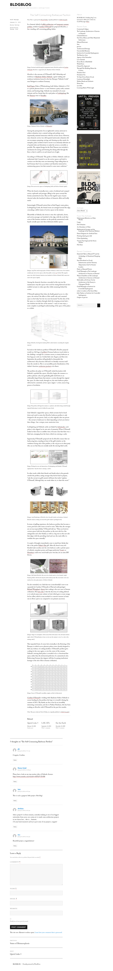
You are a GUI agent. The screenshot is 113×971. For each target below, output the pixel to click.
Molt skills (80, 280)
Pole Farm (80, 245)
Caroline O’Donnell (45, 27)
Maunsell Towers (87, 269)
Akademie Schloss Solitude (43, 77)
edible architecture (48, 24)
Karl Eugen (31, 86)
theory (43, 589)
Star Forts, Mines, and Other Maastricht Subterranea (88, 39)
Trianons (32, 95)
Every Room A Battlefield (84, 62)
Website (13, 909)
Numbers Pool (81, 73)
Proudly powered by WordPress (31, 964)
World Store (80, 64)
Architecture (14, 27)
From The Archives (84, 216)
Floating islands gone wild (84, 236)
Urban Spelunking (82, 238)
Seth (19, 789)
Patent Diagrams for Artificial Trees (87, 233)
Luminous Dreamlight (83, 79)
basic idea (41, 592)
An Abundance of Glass (83, 227)
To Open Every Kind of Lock (85, 77)
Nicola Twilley (44, 20)
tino (19, 835)
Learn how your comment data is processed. (48, 932)
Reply (15, 760)
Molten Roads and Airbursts (85, 81)
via (56, 273)
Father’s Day (42, 545)
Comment (15, 862)
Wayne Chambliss (82, 276)
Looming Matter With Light (85, 88)
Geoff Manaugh (14, 19)
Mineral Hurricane (82, 42)
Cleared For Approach (83, 66)
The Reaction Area (82, 55)
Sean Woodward (81, 260)
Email (13, 899)
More (87, 22)
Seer (78, 44)
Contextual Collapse (83, 29)
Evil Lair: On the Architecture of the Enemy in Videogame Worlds (87, 282)
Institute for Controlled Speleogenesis (88, 53)
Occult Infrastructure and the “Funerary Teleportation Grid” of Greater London (88, 263)
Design (12, 29)
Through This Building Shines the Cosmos (86, 69)
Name (13, 889)
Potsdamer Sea (81, 75)
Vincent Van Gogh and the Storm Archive (86, 242)
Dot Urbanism (81, 225)
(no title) (79, 86)
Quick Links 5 (32, 723)
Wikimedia (49, 126)
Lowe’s (62, 550)
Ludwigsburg (61, 93)
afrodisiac (21, 809)
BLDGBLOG (20, 4)
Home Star (80, 83)
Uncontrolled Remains (83, 51)
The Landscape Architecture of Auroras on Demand (88, 32)
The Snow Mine (92, 291)
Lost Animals (81, 60)
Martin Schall (22, 768)
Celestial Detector (82, 36)
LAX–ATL (46, 723)
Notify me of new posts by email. (19, 921)
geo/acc (79, 46)
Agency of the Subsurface (84, 57)
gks (19, 749)
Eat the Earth (61, 723)
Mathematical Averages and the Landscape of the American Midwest (88, 230)
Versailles (43, 95)
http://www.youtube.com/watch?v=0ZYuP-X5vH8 (29, 776)
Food (16, 29)
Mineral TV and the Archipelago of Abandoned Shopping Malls (89, 256)
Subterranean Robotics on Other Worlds (86, 219)
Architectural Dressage (83, 49)
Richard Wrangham (33, 589)
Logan (79, 222)
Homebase (30, 552)
